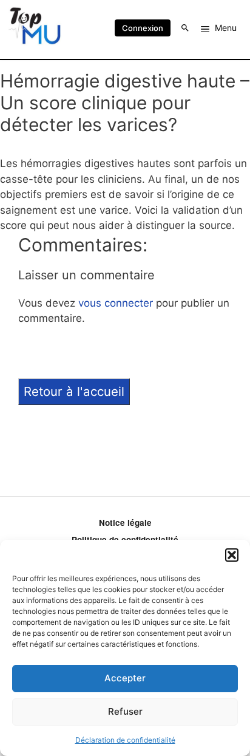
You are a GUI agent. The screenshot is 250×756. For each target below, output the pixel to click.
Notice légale (125, 522)
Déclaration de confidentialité (125, 739)
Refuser (125, 711)
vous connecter (115, 303)
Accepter (125, 678)
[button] (232, 555)
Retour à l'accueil (74, 391)
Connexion (142, 28)
